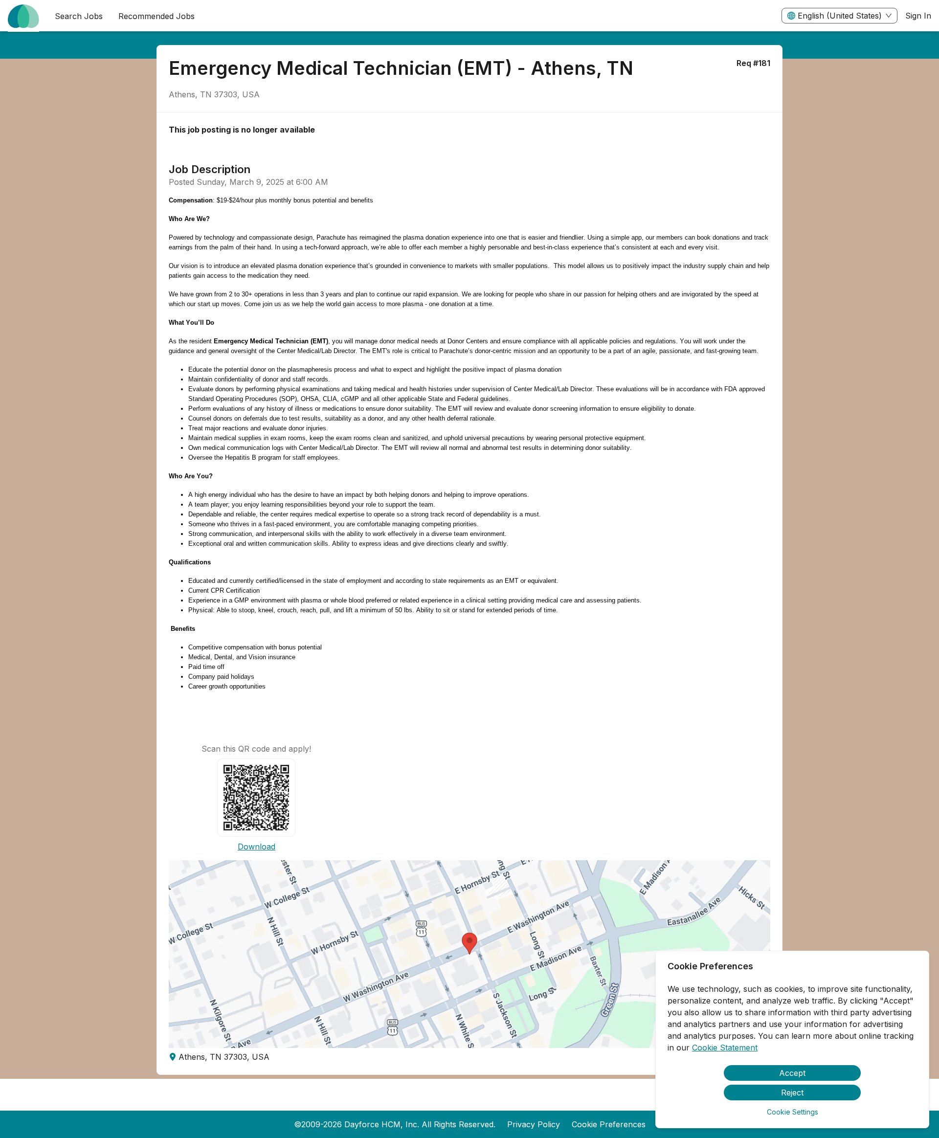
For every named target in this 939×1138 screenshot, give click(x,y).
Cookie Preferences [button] (609, 1124)
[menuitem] (23, 16)
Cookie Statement (725, 1047)
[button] (469, 954)
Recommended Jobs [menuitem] (156, 16)
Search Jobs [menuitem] (79, 16)
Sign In (918, 16)
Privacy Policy (533, 1124)
